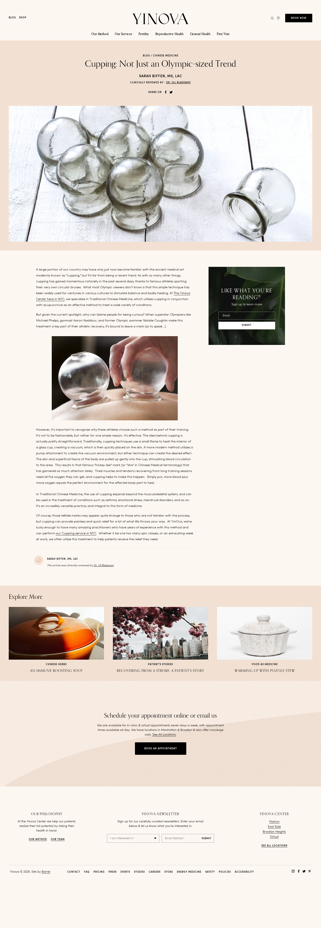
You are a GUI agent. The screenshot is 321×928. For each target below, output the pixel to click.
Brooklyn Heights (274, 831)
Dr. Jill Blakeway (178, 83)
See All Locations (164, 734)
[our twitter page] (304, 871)
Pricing (99, 872)
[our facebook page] (298, 871)
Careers (154, 872)
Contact (73, 872)
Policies (225, 872)
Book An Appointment (160, 749)
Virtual (274, 836)
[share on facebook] (165, 92)
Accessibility (244, 872)
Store (168, 872)
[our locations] (278, 18)
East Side (274, 826)
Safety (210, 872)
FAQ (87, 872)
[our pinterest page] (309, 871)
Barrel (46, 871)
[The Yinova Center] (160, 18)
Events (125, 872)
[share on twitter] (171, 92)
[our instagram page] (293, 871)
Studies (139, 872)
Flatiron (274, 821)
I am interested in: (122, 838)
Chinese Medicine (165, 56)
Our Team (58, 839)
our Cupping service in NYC (76, 533)
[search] (272, 18)
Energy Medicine (189, 872)
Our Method (38, 839)
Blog (12, 18)
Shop (22, 18)
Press (113, 872)
